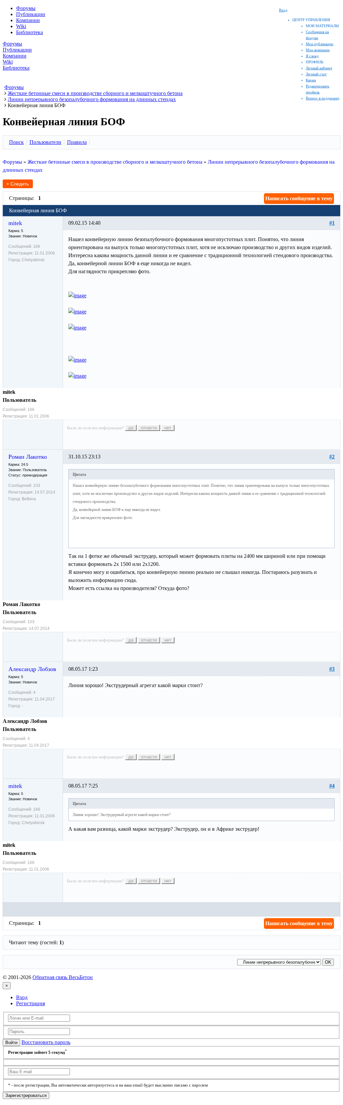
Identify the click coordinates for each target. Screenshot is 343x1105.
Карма (311, 80)
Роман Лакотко (27, 456)
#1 (332, 223)
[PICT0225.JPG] (77, 376)
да (130, 427)
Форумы (26, 8)
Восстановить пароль (45, 1042)
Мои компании (318, 50)
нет (167, 427)
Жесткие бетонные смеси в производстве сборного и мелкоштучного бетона (114, 162)
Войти (11, 1042)
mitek (15, 223)
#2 (332, 456)
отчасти (149, 427)
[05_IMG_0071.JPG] (77, 327)
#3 (332, 669)
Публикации (30, 14)
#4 (332, 786)
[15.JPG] (77, 295)
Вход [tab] (21, 997)
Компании (28, 20)
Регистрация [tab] (30, 1003)
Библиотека (29, 32)
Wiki (21, 26)
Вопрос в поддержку (323, 98)
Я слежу (312, 56)
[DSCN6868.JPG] (77, 311)
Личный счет (316, 74)
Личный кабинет (319, 68)
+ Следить (17, 184)
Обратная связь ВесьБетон (62, 977)
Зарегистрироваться (26, 1095)
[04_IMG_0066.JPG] (77, 360)
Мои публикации (319, 44)
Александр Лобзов (32, 669)
